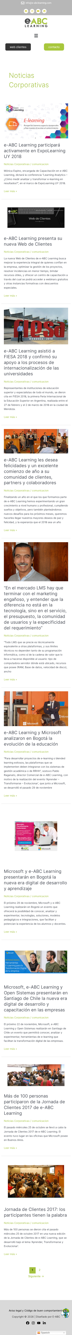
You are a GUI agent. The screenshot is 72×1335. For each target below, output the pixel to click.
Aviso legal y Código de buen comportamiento (36, 1310)
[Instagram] (33, 1323)
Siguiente (36, 1276)
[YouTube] (38, 1323)
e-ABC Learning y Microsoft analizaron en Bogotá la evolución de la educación (32, 738)
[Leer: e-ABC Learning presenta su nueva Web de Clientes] (36, 217)
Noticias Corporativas (17, 164)
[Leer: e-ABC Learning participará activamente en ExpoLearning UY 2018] (36, 119)
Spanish (45, 1332)
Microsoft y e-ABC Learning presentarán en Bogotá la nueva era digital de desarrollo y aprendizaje (35, 880)
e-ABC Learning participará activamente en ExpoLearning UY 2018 (34, 150)
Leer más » (10, 191)
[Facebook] (27, 1323)
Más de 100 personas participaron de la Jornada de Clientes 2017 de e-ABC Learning (34, 1104)
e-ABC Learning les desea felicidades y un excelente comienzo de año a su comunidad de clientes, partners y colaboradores (31, 471)
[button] (36, 35)
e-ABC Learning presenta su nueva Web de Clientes (33, 241)
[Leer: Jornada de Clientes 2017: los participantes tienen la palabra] (36, 1181)
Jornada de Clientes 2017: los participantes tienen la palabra (35, 1212)
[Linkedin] (44, 1323)
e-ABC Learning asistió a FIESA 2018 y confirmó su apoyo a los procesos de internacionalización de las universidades (31, 362)
